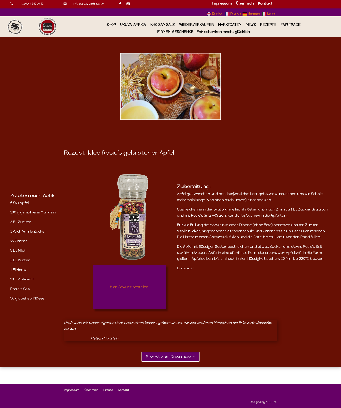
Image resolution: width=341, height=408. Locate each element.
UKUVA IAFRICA (133, 25)
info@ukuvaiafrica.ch (88, 4)
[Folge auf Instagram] (128, 4)
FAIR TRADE (290, 25)
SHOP (111, 25)
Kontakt (265, 4)
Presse (108, 390)
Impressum (222, 4)
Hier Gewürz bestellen (129, 287)
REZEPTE (268, 25)
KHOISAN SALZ (162, 25)
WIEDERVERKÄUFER (196, 25)
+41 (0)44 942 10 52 (32, 3)
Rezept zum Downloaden (170, 356)
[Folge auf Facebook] (120, 4)
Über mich (245, 4)
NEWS (251, 25)
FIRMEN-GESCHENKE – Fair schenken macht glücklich (203, 32)
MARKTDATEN (229, 25)
